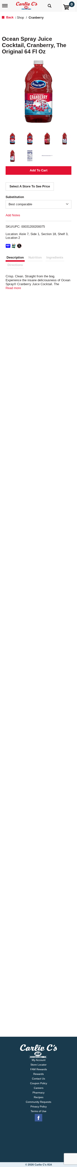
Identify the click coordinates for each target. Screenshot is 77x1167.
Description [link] (15, 257)
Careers (38, 1087)
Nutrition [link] (35, 257)
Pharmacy (38, 1092)
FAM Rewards (38, 1069)
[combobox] (38, 204)
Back (9, 17)
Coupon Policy (38, 1083)
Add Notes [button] (13, 215)
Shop (20, 17)
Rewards (38, 1073)
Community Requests (38, 1101)
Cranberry (36, 17)
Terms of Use (38, 1111)
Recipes (38, 1097)
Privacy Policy (38, 1106)
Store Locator (38, 1064)
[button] (12, 138)
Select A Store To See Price (30, 186)
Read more (13, 288)
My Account (38, 1059)
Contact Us (38, 1078)
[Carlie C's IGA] (27, 4)
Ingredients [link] (54, 257)
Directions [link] (15, 265)
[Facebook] (38, 1118)
